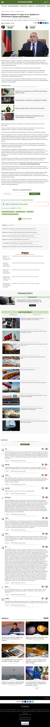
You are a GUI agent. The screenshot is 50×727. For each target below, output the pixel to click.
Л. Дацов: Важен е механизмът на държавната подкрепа (31, 100)
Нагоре (45, 697)
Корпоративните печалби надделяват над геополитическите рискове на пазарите (28, 300)
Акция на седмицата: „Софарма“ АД (28, 369)
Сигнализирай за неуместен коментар (19, 460)
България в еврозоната (13, 6)
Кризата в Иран (23, 6)
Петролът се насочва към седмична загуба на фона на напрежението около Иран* (13, 682)
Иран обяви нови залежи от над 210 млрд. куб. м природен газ (33, 382)
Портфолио (29, 709)
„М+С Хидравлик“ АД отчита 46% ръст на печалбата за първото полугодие (17, 243)
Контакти (2, 709)
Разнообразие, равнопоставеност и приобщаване (32, 711)
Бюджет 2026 (32, 6)
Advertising (27, 721)
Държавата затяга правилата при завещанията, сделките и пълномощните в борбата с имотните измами (32, 319)
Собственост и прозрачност (5, 711)
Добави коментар (25, 444)
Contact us (22, 721)
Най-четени (11, 225)
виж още (46, 618)
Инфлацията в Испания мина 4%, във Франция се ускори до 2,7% (15, 239)
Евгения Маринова (10, 26)
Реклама (6, 709)
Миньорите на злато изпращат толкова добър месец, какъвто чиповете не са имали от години (36, 661)
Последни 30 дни (37, 314)
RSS (9, 709)
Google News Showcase (27, 200)
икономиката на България (8, 211)
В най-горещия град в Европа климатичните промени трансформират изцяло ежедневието (31, 409)
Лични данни (25, 713)
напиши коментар (27, 218)
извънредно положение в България (10, 214)
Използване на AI (46, 711)
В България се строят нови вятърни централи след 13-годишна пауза (26, 269)
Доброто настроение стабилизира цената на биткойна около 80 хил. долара (18, 236)
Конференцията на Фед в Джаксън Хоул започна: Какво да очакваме (25, 283)
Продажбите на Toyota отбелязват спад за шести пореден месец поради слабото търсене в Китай (22, 246)
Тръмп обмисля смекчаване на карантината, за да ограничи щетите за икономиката (29, 116)
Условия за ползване (22, 709)
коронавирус (30, 211)
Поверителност (14, 709)
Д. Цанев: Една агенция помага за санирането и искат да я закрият (25, 276)
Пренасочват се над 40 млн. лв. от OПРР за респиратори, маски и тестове (31, 92)
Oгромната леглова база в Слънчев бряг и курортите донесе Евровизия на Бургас (28, 262)
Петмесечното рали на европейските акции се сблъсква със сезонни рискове (27, 256)
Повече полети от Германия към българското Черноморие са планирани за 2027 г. (19, 228)
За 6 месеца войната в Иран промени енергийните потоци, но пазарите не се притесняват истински (36, 683)
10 (13, 23)
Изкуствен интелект (40, 6)
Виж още (32, 305)
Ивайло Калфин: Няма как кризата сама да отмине (29, 108)
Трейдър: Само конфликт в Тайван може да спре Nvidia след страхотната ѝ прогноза (19, 232)
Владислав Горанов (20, 211)
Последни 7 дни (13, 314)
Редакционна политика (37, 709)
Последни (4, 225)
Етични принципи (45, 709)
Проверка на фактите (16, 711)
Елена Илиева (32, 26)
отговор (7, 460)
